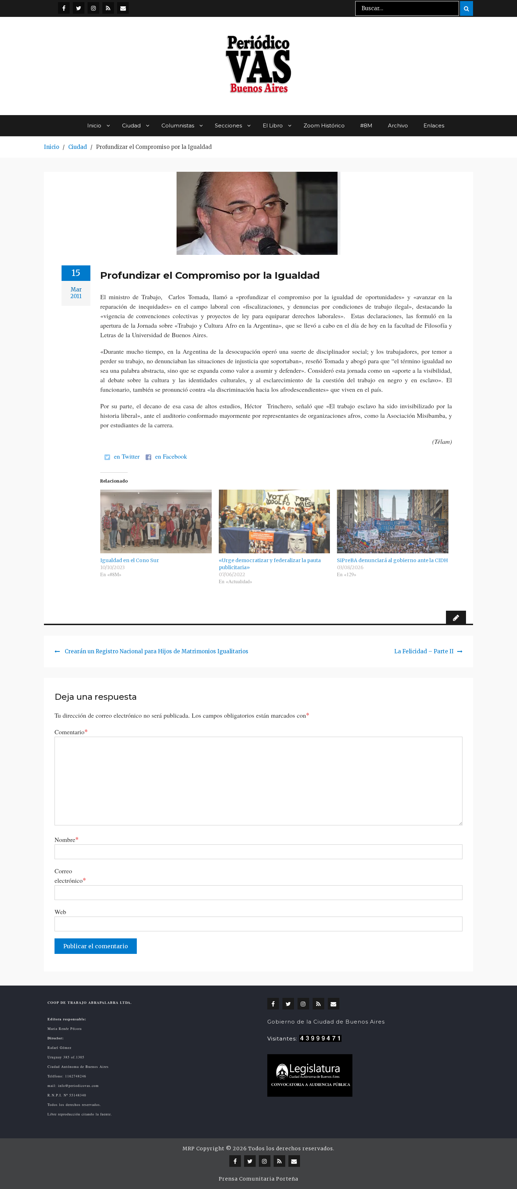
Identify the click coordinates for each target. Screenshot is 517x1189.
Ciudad (131, 125)
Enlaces (433, 125)
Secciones (228, 125)
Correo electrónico (70, 876)
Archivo (398, 125)
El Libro (273, 125)
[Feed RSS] (108, 8)
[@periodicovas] (64, 8)
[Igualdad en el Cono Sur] (156, 521)
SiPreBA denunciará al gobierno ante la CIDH (392, 560)
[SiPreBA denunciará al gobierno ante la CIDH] (392, 521)
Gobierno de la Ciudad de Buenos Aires (326, 1021)
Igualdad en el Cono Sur (129, 560)
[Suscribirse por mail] (123, 8)
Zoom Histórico (324, 125)
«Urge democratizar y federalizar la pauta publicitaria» (270, 564)
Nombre (67, 839)
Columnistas (177, 125)
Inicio (94, 125)
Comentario (71, 731)
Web (60, 911)
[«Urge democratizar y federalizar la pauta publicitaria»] (274, 521)
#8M (366, 125)
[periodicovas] (93, 8)
